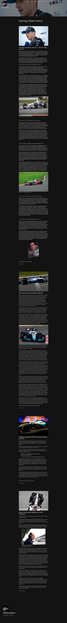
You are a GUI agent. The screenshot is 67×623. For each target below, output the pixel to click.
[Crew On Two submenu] (42, 1)
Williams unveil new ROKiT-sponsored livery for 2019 (33, 437)
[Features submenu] (32, 1)
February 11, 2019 (41, 456)
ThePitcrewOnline (5, 7)
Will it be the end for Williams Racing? (31, 293)
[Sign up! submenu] (28, 1)
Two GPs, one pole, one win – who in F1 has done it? (33, 48)
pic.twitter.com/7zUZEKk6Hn (26, 455)
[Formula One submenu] (37, 1)
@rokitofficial (31, 453)
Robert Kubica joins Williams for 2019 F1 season (31, 513)
